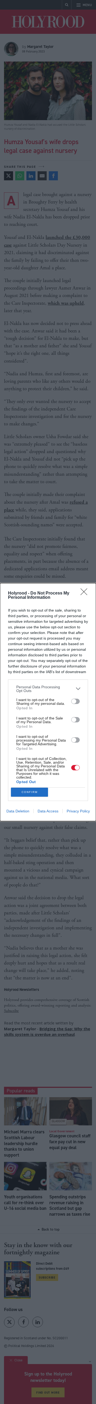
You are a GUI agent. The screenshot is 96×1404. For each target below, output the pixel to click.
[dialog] (48, 702)
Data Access (48, 811)
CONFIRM (30, 792)
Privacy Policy (78, 811)
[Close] (86, 593)
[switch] (75, 701)
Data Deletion (17, 811)
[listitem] (48, 689)
